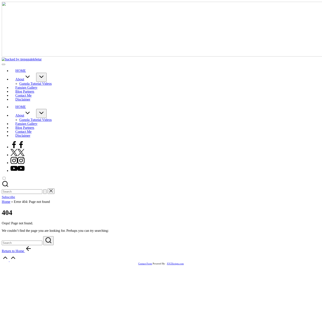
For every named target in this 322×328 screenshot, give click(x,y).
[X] (18, 155)
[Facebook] (18, 147)
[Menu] (3, 64)
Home (6, 202)
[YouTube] (18, 170)
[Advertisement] (161, 295)
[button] (45, 191)
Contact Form (145, 263)
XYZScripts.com (175, 263)
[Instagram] (18, 163)
